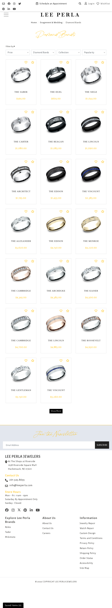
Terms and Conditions (91, 538)
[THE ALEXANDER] (21, 224)
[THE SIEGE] (91, 75)
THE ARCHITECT (21, 191)
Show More (56, 411)
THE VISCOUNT (91, 191)
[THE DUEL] (56, 75)
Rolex (8, 527)
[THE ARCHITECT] (21, 174)
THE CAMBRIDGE (21, 291)
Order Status (86, 558)
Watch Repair (87, 528)
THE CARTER (21, 142)
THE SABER (21, 92)
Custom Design (88, 533)
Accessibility (86, 563)
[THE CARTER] (21, 124)
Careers (46, 533)
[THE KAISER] (91, 274)
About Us (47, 523)
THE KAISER (91, 291)
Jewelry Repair (87, 523)
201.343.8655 (17, 479)
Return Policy (86, 548)
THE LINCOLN (91, 142)
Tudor (8, 532)
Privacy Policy (87, 543)
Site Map (84, 568)
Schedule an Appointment (53, 3)
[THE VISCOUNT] (91, 174)
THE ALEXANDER (21, 241)
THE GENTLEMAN (21, 390)
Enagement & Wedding (51, 22)
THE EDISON (56, 191)
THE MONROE (91, 241)
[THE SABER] (21, 75)
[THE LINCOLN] (91, 124)
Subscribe (102, 445)
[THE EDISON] (56, 174)
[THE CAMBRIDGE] (21, 274)
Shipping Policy (88, 553)
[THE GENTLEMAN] (21, 373)
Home (34, 22)
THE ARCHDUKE (56, 291)
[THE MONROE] (91, 224)
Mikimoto (10, 537)
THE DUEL (56, 92)
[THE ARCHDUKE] (56, 274)
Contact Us (48, 528)
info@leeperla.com (21, 485)
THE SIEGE (91, 92)
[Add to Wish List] (26, 63)
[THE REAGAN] (56, 124)
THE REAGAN (56, 142)
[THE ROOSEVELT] (91, 323)
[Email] (4, 3)
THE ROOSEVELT (91, 340)
